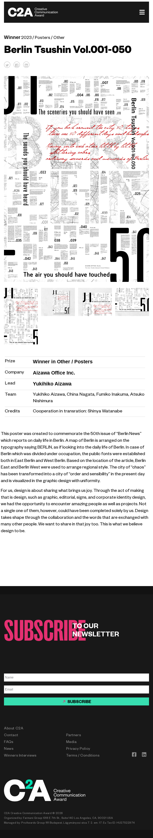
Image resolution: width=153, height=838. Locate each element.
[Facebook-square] (134, 754)
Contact (11, 736)
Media (71, 742)
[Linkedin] (144, 754)
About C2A (13, 729)
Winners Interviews (20, 756)
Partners (73, 736)
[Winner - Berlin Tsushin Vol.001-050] (19, 316)
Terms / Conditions (83, 756)
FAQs (8, 742)
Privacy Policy (78, 749)
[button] (7, 64)
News (8, 749)
